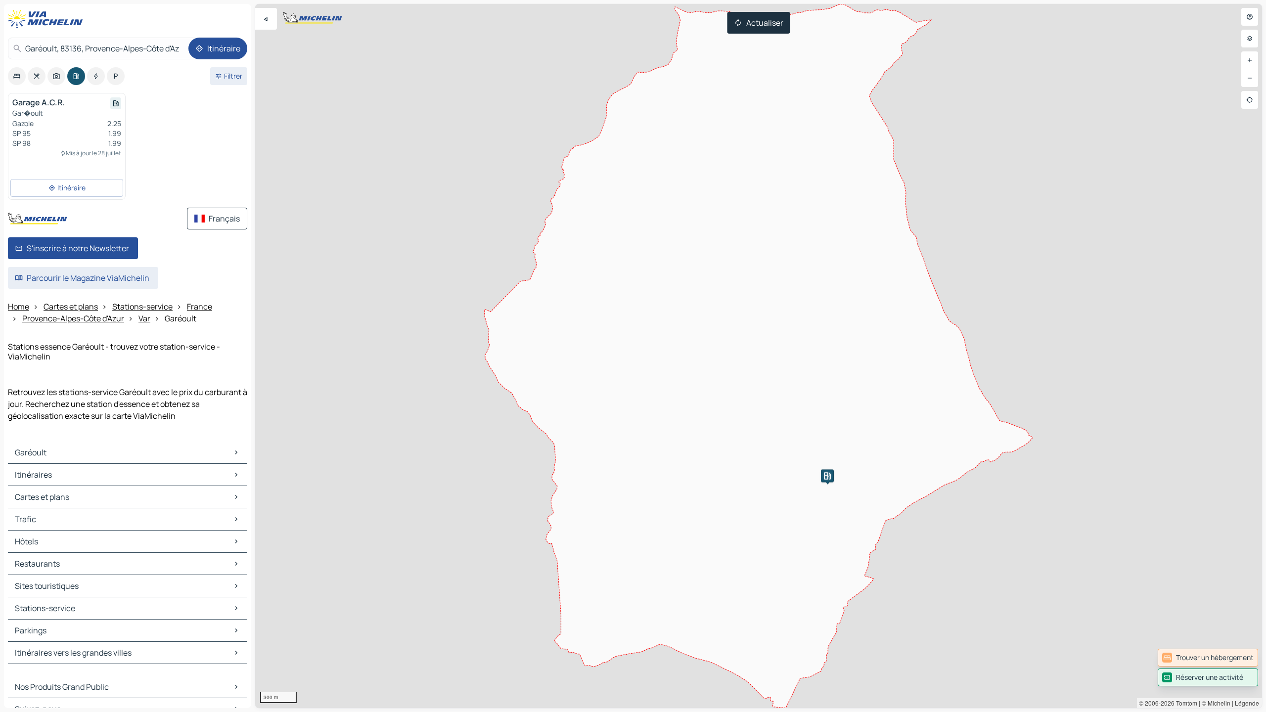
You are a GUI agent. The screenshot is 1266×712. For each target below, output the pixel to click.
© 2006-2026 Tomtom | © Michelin (1184, 703)
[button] (827, 475)
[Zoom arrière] (1249, 78)
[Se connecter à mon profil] (1249, 17)
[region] (758, 356)
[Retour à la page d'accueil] (47, 19)
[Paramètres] (1249, 38)
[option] (17, 76)
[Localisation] (1249, 100)
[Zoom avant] (1249, 60)
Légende (1247, 703)
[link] (1208, 658)
